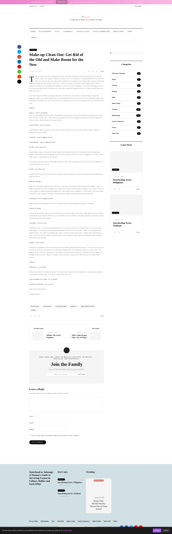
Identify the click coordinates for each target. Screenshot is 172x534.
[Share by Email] (19, 82)
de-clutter (35, 306)
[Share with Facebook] (19, 47)
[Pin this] (19, 67)
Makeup (33, 49)
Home (33, 31)
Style (57, 31)
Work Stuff (107, 521)
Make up (73, 306)
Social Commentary (101, 31)
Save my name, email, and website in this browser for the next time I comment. (55, 435)
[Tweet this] (19, 52)
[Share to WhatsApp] (19, 72)
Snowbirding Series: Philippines (122, 181)
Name (31, 416)
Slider (33, 310)
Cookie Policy (67, 530)
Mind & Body (118, 31)
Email (31, 423)
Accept (157, 530)
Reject (166, 530)
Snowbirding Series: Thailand (69, 494)
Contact (42, 6)
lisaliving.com (61, 306)
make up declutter (87, 306)
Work (130, 31)
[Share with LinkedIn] (19, 62)
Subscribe (138, 6)
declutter (47, 306)
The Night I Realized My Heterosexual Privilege (84, 2)
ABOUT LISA (32, 6)
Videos (34, 37)
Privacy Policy (33, 521)
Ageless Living (82, 31)
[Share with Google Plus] (19, 57)
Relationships (45, 31)
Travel (115, 169)
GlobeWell (68, 31)
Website (31, 429)
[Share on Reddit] (19, 77)
